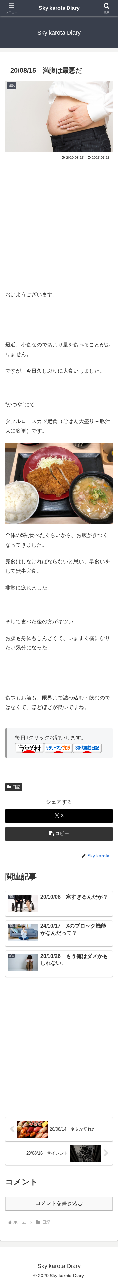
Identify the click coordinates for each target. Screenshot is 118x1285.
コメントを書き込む (59, 1203)
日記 (16, 787)
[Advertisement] (59, 224)
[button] (59, 834)
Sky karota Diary (59, 8)
